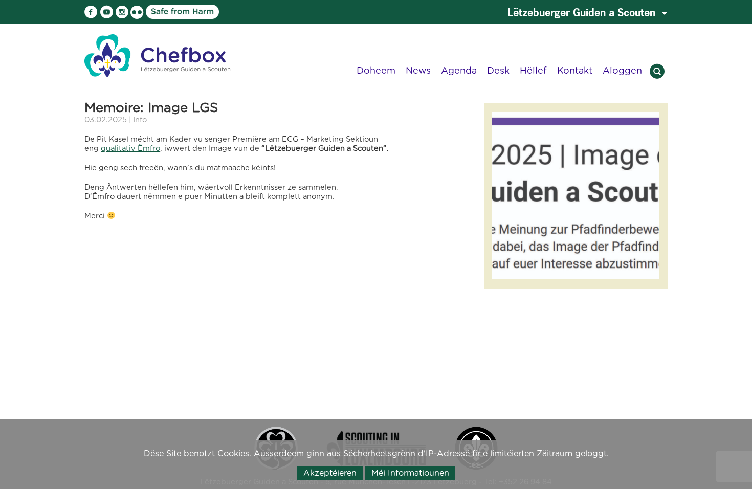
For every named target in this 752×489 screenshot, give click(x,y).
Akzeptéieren (330, 473)
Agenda (459, 70)
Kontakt (574, 70)
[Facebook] (91, 12)
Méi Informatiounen (410, 473)
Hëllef (533, 70)
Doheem (376, 70)
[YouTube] (106, 12)
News (418, 70)
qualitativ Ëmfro (130, 148)
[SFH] (152, 11)
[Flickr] (137, 12)
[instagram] (121, 12)
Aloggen (622, 70)
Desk (498, 70)
